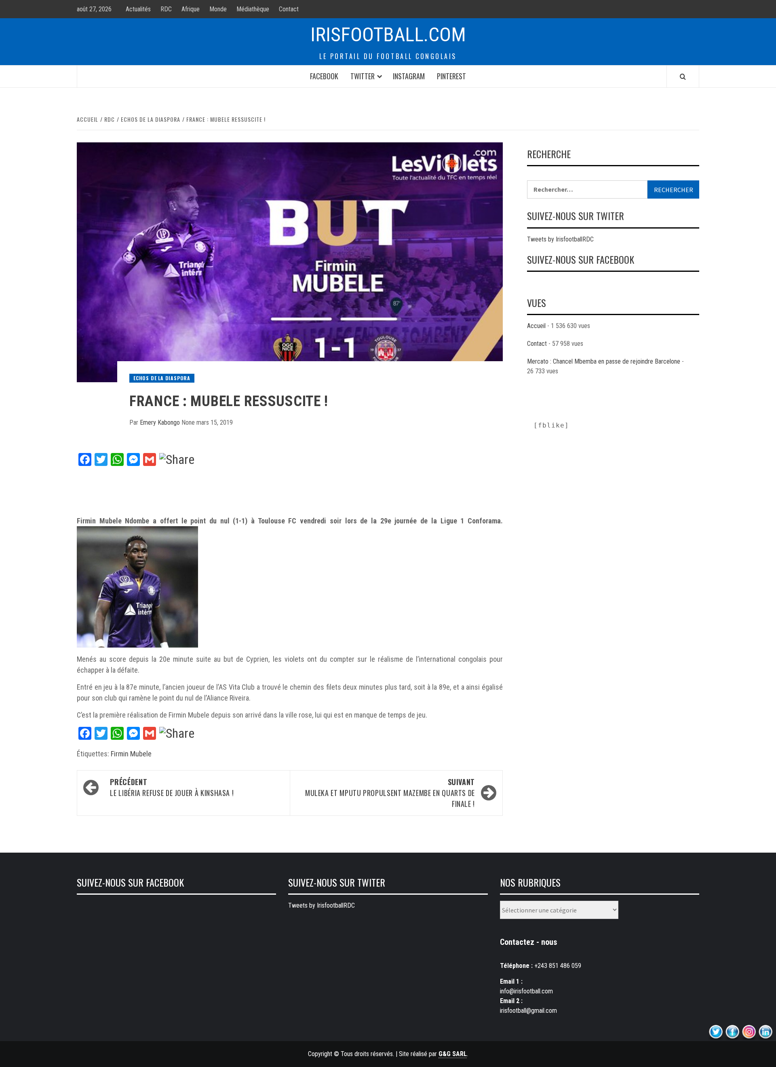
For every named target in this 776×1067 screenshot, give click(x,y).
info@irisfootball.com (526, 991)
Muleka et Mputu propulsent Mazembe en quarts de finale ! (390, 793)
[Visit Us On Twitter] (715, 1032)
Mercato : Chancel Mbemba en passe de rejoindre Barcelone (603, 361)
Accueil (536, 326)
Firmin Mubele (131, 753)
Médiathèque (252, 9)
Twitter (362, 76)
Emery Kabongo (160, 422)
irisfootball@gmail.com (528, 1010)
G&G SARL (453, 1054)
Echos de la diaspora (161, 378)
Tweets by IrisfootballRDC (560, 239)
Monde (218, 9)
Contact (289, 9)
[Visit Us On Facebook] (732, 1032)
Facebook (324, 76)
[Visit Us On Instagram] (748, 1032)
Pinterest (451, 76)
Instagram (409, 76)
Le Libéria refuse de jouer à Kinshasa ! (172, 787)
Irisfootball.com (388, 34)
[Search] (683, 76)
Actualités (138, 9)
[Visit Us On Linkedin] (765, 1032)
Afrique (190, 9)
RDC (166, 9)
